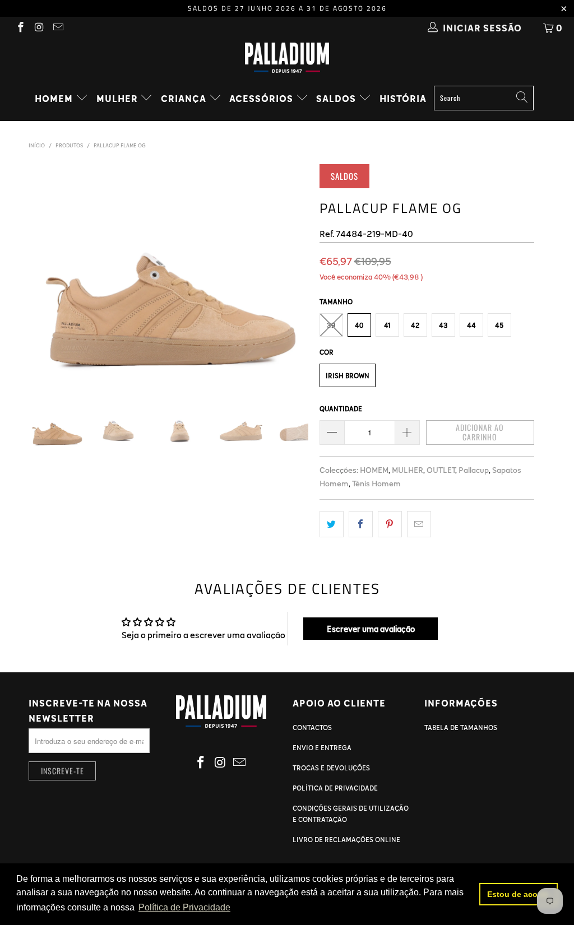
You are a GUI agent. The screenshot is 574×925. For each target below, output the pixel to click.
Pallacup (474, 469)
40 (359, 324)
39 (331, 324)
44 (471, 324)
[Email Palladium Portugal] (57, 28)
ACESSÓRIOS (262, 98)
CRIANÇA (185, 98)
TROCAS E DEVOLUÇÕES (331, 767)
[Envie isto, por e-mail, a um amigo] (419, 524)
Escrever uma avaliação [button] (371, 628)
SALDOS (337, 98)
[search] (484, 98)
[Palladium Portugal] (287, 58)
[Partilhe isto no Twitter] (332, 524)
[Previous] (39, 276)
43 (443, 324)
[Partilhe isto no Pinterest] (390, 524)
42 (415, 324)
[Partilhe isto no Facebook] (361, 524)
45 (499, 324)
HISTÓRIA (403, 98)
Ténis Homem (376, 483)
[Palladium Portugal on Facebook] (20, 28)
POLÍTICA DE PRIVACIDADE (335, 787)
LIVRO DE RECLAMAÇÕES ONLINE (346, 839)
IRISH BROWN (347, 375)
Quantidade (341, 408)
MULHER (118, 98)
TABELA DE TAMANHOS (460, 727)
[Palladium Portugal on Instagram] (39, 28)
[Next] (297, 276)
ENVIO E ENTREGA (322, 747)
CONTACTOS (312, 727)
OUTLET (441, 469)
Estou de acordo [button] (518, 894)
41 (387, 324)
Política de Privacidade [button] (184, 907)
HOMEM (55, 98)
